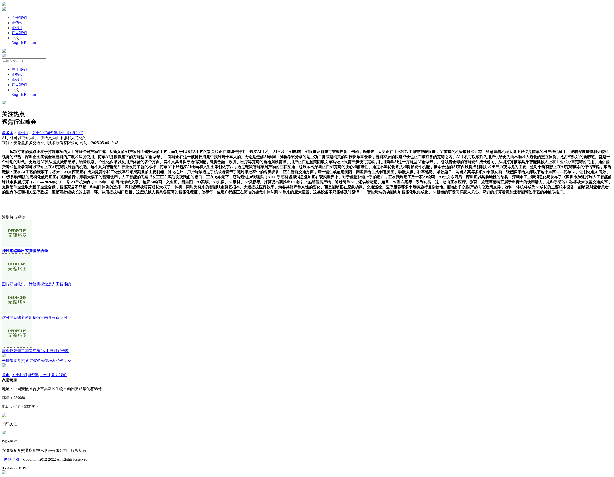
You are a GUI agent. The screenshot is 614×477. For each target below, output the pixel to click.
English (17, 43)
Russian (30, 43)
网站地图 (11, 459)
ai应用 (17, 28)
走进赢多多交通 (36, 361)
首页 (6, 375)
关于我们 (19, 18)
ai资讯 (17, 23)
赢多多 (7, 133)
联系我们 (19, 33)
